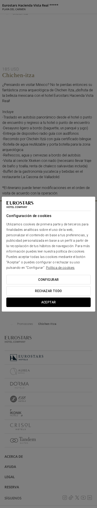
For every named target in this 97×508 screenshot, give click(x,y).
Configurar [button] (48, 279)
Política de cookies (60, 267)
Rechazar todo (48, 291)
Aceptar (48, 302)
